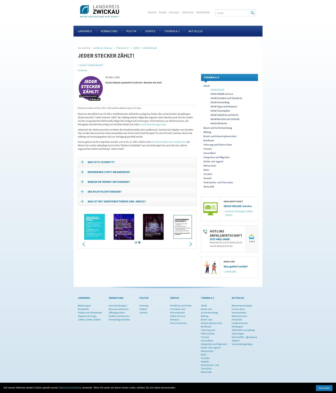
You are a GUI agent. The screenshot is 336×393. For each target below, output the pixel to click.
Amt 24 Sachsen (178, 323)
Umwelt (207, 178)
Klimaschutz (210, 165)
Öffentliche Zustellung (243, 330)
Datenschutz (188, 12)
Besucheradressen (119, 309)
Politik (131, 31)
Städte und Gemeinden (90, 312)
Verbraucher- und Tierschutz (218, 182)
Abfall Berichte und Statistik (225, 119)
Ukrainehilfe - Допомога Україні (244, 338)
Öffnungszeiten (117, 312)
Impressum (174, 12)
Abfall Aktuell (150, 47)
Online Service (177, 316)
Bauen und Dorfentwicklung (218, 127)
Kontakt (162, 12)
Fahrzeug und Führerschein (218, 144)
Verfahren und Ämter (181, 305)
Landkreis (85, 31)
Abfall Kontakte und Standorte (226, 98)
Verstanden (324, 388)
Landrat (143, 312)
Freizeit (208, 148)
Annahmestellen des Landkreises (169, 141)
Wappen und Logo (87, 316)
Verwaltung (109, 31)
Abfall (136, 47)
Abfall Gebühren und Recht (224, 114)
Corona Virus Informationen (239, 310)
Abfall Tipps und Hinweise (224, 106)
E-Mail (252, 241)
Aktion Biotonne (219, 123)
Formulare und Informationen (177, 310)
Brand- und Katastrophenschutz (220, 136)
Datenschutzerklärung (70, 387)
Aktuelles (195, 31)
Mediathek (83, 309)
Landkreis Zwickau (102, 47)
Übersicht (152, 12)
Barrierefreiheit (203, 12)
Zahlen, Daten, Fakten (89, 319)
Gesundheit (210, 153)
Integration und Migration (217, 157)
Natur (206, 169)
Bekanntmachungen (242, 305)
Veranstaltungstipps (242, 344)
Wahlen (143, 309)
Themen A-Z (172, 31)
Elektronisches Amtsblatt (239, 317)
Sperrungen (238, 333)
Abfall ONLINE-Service (222, 93)
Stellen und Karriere (119, 316)
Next (191, 244)
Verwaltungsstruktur (119, 319)
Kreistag (143, 305)
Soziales (208, 174)
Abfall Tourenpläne (220, 110)
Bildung (207, 132)
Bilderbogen (84, 305)
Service (150, 31)
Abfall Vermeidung (220, 102)
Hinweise (175, 319)
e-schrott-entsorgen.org (153, 124)
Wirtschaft (209, 186)
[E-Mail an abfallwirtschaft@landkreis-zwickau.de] (252, 237)
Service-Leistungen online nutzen (239, 213)
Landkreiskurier (240, 323)
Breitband (209, 140)
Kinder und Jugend (213, 161)
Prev (83, 244)
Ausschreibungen (118, 305)
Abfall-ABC (230, 271)
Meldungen (237, 326)
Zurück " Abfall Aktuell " (91, 65)
